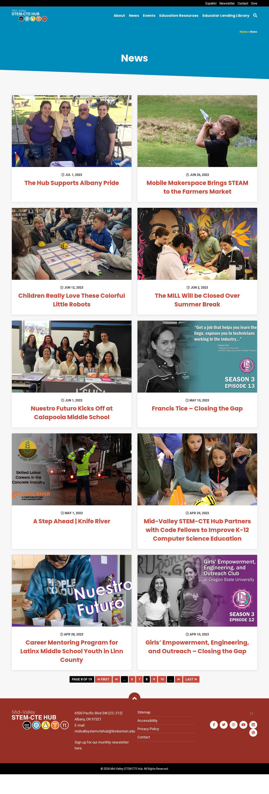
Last (190, 679)
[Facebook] (214, 725)
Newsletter (227, 3)
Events (149, 15)
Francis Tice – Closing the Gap (197, 408)
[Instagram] (233, 725)
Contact (243, 3)
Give (254, 3)
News (134, 15)
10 (162, 679)
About (119, 15)
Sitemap (143, 712)
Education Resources (179, 15)
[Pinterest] (253, 733)
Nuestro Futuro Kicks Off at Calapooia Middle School (72, 412)
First (104, 679)
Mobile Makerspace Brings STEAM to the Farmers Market (197, 187)
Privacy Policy (148, 729)
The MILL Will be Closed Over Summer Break (197, 300)
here (78, 748)
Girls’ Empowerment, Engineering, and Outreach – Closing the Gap (197, 646)
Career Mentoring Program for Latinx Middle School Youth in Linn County (71, 651)
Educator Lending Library (225, 15)
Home (244, 31)
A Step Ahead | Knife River (71, 521)
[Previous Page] (116, 679)
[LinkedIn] (253, 725)
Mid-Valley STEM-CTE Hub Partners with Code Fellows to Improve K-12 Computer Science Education (197, 530)
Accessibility (147, 720)
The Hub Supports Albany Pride (71, 183)
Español (210, 3)
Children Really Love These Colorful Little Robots (71, 300)
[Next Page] (178, 679)
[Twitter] (224, 725)
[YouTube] (243, 725)
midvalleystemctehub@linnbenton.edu (105, 731)
